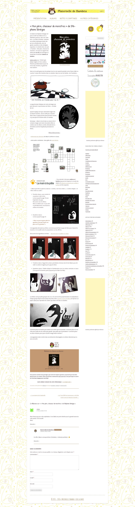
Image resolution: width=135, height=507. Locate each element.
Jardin (86, 178)
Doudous (87, 168)
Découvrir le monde (90, 238)
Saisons (87, 206)
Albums (53, 18)
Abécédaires (88, 221)
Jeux (86, 180)
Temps (87, 209)
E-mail (32, 477)
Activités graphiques (90, 223)
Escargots (87, 174)
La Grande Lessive (89, 181)
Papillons (87, 193)
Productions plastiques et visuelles (93, 266)
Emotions (87, 172)
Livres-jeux (88, 256)
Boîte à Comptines (68, 18)
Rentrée (87, 202)
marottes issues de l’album (64, 298)
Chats (86, 159)
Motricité (87, 258)
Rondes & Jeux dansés (90, 204)
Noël (86, 189)
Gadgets (87, 247)
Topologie (87, 211)
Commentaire (34, 454)
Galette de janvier (89, 176)
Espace (87, 241)
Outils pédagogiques (90, 264)
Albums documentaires (90, 232)
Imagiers (87, 249)
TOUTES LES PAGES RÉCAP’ (91, 150)
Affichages (87, 155)
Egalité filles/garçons (90, 170)
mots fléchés (55, 140)
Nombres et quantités (90, 262)
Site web (32, 484)
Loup (86, 185)
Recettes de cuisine (90, 200)
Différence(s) (88, 166)
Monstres (87, 187)
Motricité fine (88, 260)
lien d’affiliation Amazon (65, 65)
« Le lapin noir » (66, 382)
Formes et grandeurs (90, 245)
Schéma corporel (89, 208)
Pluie (86, 196)
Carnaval (87, 157)
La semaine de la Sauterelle (37, 395)
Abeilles (87, 153)
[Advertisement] (95, 114)
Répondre (32, 424)
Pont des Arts (88, 198)
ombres (57, 385)
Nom (32, 471)
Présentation (40, 18)
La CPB (87, 253)
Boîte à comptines (89, 234)
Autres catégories (89, 18)
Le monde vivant (89, 254)
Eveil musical (88, 243)
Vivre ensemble (89, 269)
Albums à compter (89, 228)
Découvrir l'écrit (89, 236)
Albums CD (88, 230)
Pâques (87, 194)
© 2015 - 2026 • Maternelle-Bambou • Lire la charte (67, 499)
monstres (53, 385)
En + (86, 239)
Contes (87, 163)
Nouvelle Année (89, 191)
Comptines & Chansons (91, 161)
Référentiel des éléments (37, 136)
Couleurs (87, 165)
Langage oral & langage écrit (92, 183)
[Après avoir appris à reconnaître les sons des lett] (95, 53)
